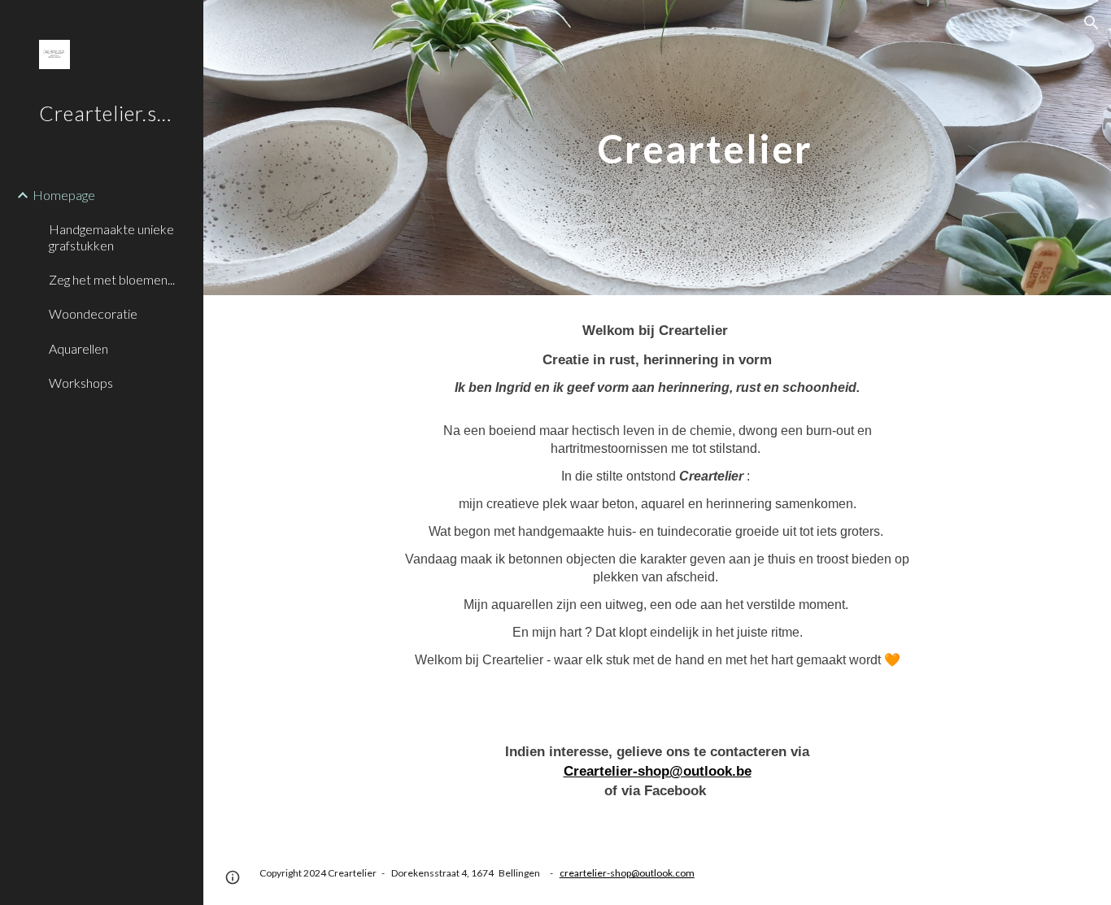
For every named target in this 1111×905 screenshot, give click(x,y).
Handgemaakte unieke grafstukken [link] (111, 236)
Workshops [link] (81, 382)
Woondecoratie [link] (93, 313)
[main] (588, 147)
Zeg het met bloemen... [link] (112, 279)
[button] (1091, 22)
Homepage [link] (64, 194)
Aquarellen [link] (78, 348)
